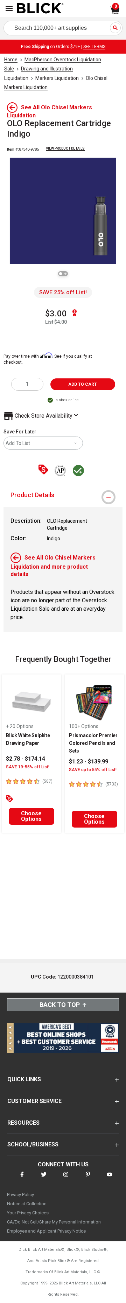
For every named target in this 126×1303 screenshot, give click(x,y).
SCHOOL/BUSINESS (32, 1144)
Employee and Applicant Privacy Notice (46, 1231)
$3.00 (56, 313)
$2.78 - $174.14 (25, 758)
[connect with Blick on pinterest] (88, 1178)
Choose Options (31, 816)
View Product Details (65, 148)
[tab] (63, 495)
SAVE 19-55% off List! (27, 766)
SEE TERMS (94, 46)
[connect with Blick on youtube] (110, 1178)
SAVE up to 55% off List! (93, 769)
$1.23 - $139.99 (88, 761)
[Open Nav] (9, 8)
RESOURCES (23, 1122)
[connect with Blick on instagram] (66, 1178)
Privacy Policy (20, 1194)
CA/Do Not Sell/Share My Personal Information (54, 1222)
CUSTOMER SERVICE (34, 1101)
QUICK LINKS (24, 1079)
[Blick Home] (40, 9)
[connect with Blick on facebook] (22, 1178)
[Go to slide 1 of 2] (60, 273)
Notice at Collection (27, 1203)
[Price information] (44, 470)
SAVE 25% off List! (63, 292)
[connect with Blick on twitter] (44, 1178)
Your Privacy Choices (28, 1212)
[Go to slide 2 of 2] (65, 273)
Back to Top (60, 1004)
